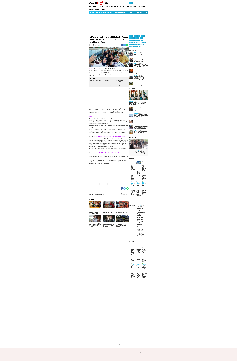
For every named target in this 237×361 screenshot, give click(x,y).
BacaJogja (91, 68)
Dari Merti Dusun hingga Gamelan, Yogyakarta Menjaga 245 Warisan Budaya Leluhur (140, 122)
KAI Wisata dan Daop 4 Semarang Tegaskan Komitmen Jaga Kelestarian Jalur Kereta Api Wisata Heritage (108, 83)
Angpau (90, 183)
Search (131, 2)
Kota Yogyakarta (132, 42)
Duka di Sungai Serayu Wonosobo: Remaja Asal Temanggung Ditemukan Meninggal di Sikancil (139, 78)
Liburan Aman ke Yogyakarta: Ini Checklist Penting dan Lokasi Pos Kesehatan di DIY (138, 172)
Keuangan (137, 38)
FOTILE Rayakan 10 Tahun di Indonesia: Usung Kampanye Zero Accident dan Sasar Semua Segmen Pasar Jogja (122, 210)
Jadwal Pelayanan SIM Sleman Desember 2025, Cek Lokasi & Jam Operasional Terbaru (133, 190)
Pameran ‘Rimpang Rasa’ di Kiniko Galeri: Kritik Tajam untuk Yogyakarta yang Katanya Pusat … (138, 103)
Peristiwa (131, 202)
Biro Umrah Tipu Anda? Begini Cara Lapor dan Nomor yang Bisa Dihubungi (109, 136)
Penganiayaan (132, 38)
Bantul (139, 46)
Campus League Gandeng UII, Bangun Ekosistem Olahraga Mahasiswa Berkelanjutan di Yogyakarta (133, 255)
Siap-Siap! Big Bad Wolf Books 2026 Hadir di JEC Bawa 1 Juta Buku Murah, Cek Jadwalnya (140, 153)
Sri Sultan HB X (132, 40)
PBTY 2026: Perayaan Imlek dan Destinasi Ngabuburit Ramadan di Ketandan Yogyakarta (95, 82)
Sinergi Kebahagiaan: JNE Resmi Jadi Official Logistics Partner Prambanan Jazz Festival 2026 (108, 225)
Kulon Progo (131, 46)
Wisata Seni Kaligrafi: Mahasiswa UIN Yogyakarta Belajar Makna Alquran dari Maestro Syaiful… (141, 127)
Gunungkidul (143, 42)
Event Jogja (131, 44)
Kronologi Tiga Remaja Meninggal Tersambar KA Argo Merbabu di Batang (140, 84)
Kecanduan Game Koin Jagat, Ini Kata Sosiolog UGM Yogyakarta (107, 152)
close (119, 344)
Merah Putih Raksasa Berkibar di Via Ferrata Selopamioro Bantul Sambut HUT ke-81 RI (124, 12)
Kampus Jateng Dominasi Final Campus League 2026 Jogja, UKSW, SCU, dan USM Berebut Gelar (144, 255)
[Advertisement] (118, 23)
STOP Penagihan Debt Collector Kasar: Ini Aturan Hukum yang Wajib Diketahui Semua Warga (138, 192)
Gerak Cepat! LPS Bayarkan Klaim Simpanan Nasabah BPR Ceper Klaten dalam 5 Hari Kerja (141, 60)
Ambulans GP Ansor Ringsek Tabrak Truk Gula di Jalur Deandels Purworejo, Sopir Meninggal (139, 71)
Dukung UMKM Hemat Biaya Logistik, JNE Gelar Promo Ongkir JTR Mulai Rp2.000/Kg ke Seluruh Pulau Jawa (108, 210)
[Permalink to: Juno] (90, 44)
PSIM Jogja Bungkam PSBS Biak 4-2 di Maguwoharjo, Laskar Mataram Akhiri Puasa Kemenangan (138, 273)
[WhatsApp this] (127, 45)
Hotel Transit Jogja (96, 183)
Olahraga (131, 241)
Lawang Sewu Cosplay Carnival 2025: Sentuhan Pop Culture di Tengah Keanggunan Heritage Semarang (121, 83)
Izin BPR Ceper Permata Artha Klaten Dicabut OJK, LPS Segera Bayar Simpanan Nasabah (122, 225)
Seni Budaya (132, 88)
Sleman (136, 46)
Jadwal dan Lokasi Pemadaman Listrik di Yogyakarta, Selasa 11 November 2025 (144, 191)
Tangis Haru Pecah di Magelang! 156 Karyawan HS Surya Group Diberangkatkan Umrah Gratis (140, 54)
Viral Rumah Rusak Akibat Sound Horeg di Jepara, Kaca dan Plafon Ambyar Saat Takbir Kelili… (141, 65)
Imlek (101, 183)
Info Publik (132, 158)
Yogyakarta (141, 44)
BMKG (142, 40)
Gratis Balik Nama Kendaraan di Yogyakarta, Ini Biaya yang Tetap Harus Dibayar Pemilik (133, 173)
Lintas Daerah (132, 50)
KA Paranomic (105, 183)
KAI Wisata (110, 183)
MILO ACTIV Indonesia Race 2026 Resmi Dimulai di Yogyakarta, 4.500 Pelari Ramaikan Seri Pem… (133, 272)
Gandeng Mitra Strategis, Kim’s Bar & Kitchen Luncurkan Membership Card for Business (95, 225)
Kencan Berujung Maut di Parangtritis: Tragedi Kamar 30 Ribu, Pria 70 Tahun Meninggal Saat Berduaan (140, 215)
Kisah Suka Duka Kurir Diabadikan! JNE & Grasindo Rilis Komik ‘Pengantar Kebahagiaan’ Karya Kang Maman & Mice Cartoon (94, 211)
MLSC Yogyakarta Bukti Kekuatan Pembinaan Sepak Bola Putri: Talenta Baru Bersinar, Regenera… (144, 272)
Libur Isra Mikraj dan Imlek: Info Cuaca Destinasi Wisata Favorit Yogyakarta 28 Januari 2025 (97, 193)
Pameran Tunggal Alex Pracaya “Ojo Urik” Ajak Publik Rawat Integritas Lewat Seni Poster (140, 132)
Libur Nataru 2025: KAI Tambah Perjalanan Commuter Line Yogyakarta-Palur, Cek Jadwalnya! (144, 173)
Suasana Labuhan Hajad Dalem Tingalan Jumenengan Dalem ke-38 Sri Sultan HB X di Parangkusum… (141, 116)
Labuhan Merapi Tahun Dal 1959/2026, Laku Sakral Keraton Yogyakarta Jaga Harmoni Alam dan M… (140, 109)
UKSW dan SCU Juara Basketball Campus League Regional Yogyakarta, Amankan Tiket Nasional (138, 254)
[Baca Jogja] (99, 2)
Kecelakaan (136, 44)
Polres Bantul (138, 40)
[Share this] (122, 45)
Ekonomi (141, 38)
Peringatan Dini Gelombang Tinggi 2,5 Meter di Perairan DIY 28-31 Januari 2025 (120, 193)
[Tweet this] (124, 45)
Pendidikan (138, 42)
